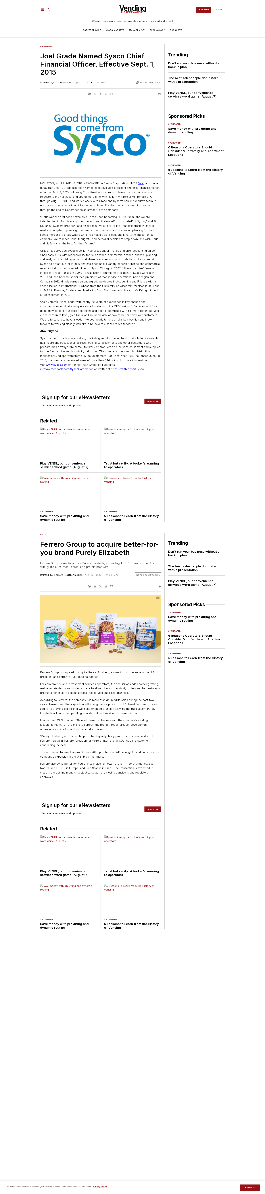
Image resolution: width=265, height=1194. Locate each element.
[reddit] (106, 93)
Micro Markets (115, 30)
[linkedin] (94, 93)
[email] (111, 93)
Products (176, 30)
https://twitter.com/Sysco (127, 369)
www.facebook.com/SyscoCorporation (68, 369)
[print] (159, 93)
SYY (141, 183)
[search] (48, 9)
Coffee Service (92, 30)
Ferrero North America (68, 574)
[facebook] (89, 93)
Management (137, 30)
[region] (132, 1187)
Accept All (250, 1187)
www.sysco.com (56, 364)
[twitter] (100, 93)
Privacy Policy (100, 1187)
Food (43, 535)
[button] (42, 9)
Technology (157, 30)
